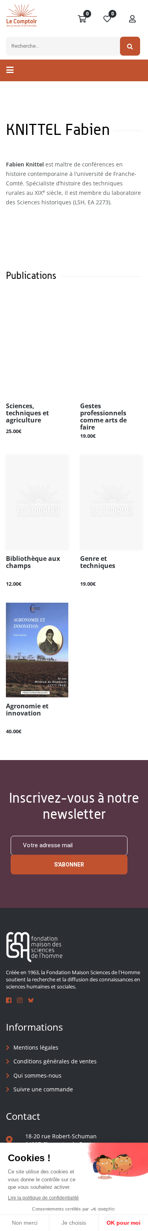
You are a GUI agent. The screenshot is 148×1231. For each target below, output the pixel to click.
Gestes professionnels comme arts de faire (103, 416)
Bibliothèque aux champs (33, 562)
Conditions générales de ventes (55, 1061)
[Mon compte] (132, 19)
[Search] (130, 46)
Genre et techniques (97, 562)
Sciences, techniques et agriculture (27, 413)
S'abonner (69, 864)
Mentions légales (35, 1047)
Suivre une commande (43, 1089)
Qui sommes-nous (37, 1075)
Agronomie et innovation (27, 709)
